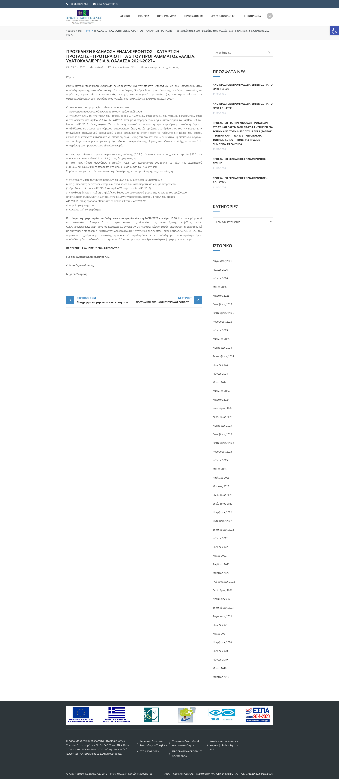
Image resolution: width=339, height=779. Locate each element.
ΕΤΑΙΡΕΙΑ (143, 16)
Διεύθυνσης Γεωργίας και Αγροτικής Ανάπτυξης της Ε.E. (224, 745)
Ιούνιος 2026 (220, 278)
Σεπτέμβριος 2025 (223, 313)
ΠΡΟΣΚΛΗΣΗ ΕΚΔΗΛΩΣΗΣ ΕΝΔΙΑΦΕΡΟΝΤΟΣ (92, 248)
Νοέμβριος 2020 (222, 642)
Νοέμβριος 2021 (222, 599)
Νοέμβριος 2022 (222, 512)
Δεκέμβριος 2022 (222, 503)
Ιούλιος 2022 (220, 538)
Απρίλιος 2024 (221, 391)
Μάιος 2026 (220, 287)
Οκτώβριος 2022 (222, 521)
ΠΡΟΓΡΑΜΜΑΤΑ (167, 16)
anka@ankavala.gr (85, 226)
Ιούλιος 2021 (220, 625)
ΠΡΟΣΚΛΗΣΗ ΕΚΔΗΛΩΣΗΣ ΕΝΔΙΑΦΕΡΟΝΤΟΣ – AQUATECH (240, 180)
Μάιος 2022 (220, 555)
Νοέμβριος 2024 (222, 347)
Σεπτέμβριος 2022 (223, 529)
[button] (334, 30)
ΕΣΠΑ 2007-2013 (149, 751)
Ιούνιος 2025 (220, 330)
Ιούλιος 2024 (220, 365)
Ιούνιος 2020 (220, 651)
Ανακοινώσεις (121, 67)
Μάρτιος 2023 (221, 486)
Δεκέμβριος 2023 (222, 417)
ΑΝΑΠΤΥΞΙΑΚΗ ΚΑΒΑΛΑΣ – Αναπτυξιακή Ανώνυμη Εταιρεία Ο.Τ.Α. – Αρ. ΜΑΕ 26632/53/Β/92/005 (219, 773)
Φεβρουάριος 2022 (224, 581)
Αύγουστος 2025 (222, 321)
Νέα (133, 67)
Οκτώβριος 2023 (222, 434)
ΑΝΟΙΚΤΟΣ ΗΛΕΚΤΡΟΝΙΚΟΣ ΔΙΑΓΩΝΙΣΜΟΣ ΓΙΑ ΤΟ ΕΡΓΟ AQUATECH (243, 106)
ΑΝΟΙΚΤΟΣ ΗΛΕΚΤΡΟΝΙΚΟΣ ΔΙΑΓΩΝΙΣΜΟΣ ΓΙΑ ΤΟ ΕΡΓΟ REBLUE (243, 87)
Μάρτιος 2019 (221, 677)
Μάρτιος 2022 (221, 573)
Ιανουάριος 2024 (222, 408)
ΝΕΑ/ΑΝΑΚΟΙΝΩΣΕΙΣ (223, 16)
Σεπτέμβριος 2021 (223, 607)
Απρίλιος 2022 (221, 564)
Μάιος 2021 (220, 633)
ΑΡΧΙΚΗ (125, 16)
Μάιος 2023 (220, 469)
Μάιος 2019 (220, 668)
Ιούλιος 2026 (220, 269)
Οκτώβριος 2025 (222, 304)
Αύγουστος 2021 (222, 616)
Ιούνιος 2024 (220, 373)
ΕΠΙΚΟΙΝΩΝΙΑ (252, 16)
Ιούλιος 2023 (220, 460)
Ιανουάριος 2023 (222, 495)
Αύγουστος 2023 (222, 451)
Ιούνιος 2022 (220, 547)
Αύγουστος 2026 (222, 261)
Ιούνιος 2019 (220, 659)
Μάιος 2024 (220, 382)
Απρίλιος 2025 (221, 339)
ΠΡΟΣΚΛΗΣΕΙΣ (193, 16)
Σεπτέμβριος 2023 (223, 443)
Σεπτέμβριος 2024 (223, 356)
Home (87, 30)
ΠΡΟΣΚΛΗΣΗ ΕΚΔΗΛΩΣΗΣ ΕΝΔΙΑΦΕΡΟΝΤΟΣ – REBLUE (240, 161)
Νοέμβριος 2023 (222, 425)
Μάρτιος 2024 (221, 399)
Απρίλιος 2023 (221, 477)
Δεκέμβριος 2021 (222, 590)
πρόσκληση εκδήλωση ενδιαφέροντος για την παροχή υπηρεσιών (126, 86)
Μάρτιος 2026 (221, 295)
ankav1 (99, 67)
